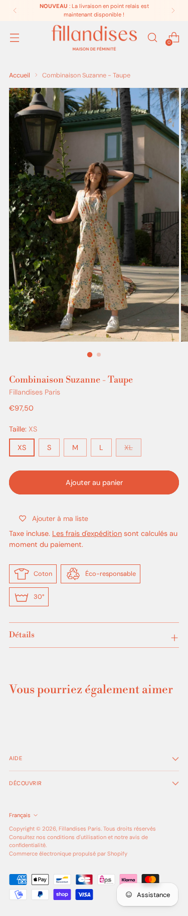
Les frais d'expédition (87, 533)
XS (22, 447)
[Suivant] (173, 10)
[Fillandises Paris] (94, 37)
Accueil (19, 75)
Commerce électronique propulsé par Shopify (68, 853)
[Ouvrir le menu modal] (14, 37)
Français (20, 815)
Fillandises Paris (34, 392)
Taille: (23, 429)
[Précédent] (15, 10)
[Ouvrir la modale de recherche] (152, 37)
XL (128, 447)
